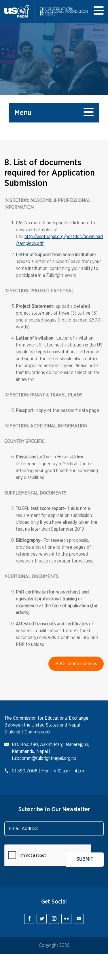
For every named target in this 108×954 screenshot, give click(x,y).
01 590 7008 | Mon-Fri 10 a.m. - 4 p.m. (49, 771)
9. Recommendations (76, 663)
